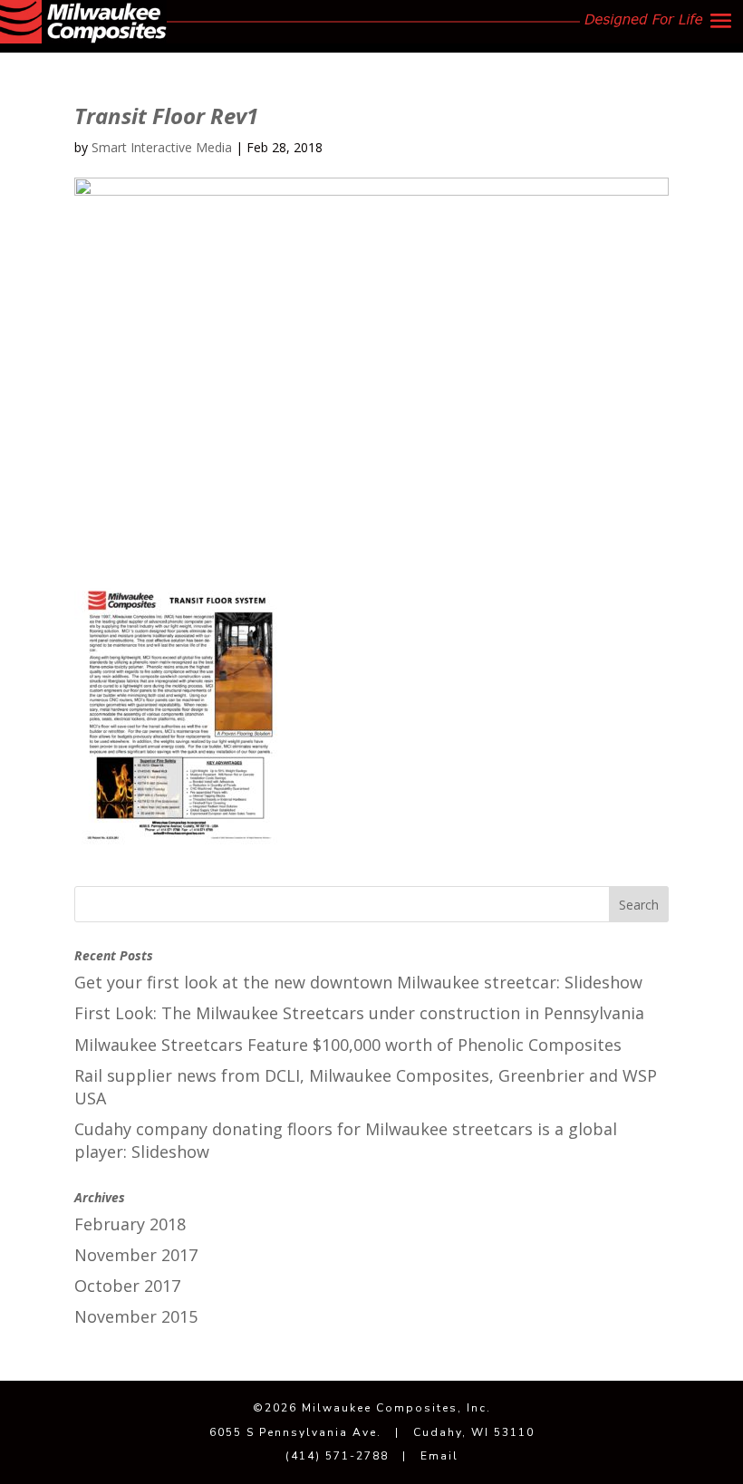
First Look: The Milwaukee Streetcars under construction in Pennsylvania (359, 1013)
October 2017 (127, 1285)
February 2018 (130, 1224)
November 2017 (136, 1255)
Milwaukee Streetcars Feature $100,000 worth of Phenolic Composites (348, 1044)
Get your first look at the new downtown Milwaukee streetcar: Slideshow (358, 982)
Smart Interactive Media (162, 147)
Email (439, 1456)
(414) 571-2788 (337, 1456)
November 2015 (136, 1316)
